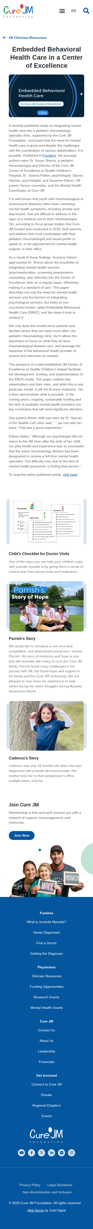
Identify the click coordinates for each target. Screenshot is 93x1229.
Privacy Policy (30, 1185)
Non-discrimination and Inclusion (47, 1192)
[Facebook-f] (31, 1152)
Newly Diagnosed (46, 932)
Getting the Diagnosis (46, 953)
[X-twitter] (41, 1152)
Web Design (35, 1210)
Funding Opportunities (46, 986)
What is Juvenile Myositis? (46, 922)
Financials (46, 1062)
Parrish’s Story (22, 639)
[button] (62, 10)
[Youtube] (21, 1152)
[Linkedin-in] (51, 1152)
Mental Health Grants (47, 1008)
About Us (46, 1041)
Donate (46, 1095)
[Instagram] (71, 1152)
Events (46, 1116)
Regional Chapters (46, 1105)
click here (70, 475)
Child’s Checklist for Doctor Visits (39, 554)
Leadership (46, 1051)
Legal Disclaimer (59, 1185)
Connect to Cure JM (46, 1084)
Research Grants (46, 997)
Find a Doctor (46, 943)
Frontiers (49, 155)
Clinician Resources (47, 976)
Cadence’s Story (24, 758)
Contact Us (46, 1030)
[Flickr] (61, 1152)
